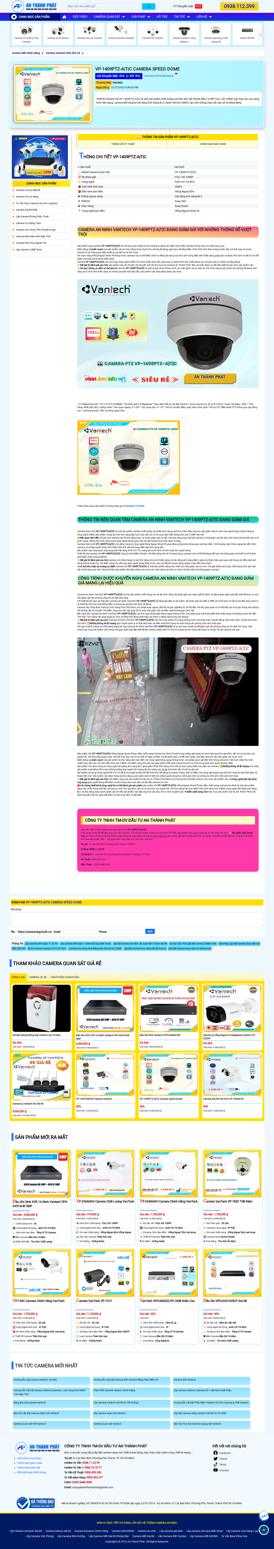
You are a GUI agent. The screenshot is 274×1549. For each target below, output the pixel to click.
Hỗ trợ (162, 16)
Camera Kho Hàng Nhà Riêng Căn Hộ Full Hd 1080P (95, 948)
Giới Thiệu (80, 16)
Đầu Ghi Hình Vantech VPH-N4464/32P (160, 1035)
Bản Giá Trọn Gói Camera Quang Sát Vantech (197, 1423)
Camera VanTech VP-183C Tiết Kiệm (227, 1201)
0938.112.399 (239, 6)
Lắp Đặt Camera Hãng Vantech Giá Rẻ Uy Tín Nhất (200, 1413)
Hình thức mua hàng (29, 1458)
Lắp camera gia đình (171, 1530)
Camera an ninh (147, 1530)
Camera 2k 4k (38, 977)
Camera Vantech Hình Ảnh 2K (63, 52)
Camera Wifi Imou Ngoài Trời (31, 242)
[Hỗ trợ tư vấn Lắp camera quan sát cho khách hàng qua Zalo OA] (263, 1516)
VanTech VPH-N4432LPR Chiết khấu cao (167, 1301)
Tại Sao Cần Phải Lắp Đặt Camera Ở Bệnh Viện (192, 943)
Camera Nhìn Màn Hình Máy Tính (33, 236)
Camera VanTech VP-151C (94, 1301)
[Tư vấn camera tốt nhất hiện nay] (260, 34)
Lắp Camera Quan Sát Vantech (110, 1413)
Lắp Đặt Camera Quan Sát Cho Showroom (190, 948)
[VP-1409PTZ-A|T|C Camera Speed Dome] (52, 94)
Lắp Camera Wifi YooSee (172, 1536)
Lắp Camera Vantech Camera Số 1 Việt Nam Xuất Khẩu (202, 1390)
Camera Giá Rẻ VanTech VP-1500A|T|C (223, 1098)
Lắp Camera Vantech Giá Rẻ (26, 1530)
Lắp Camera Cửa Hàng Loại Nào (245, 1530)
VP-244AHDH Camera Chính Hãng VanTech (169, 1201)
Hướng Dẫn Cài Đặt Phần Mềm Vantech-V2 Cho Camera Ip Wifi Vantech (211, 1402)
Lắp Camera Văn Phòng (39, 1536)
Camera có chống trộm (28, 223)
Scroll (264, 1530)
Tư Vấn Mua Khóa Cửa (234, 1536)
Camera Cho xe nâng (27, 196)
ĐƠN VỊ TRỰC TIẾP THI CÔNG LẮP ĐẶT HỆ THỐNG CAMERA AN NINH (137, 1522)
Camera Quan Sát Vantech (107, 1423)
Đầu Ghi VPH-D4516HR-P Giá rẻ (225, 1301)
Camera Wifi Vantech (185, 1379)
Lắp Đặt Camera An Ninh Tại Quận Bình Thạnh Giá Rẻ (140, 943)
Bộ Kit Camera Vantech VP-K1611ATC (47, 948)
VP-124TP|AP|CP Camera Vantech (94, 1098)
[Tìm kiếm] (148, 6)
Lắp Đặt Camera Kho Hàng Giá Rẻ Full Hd (145, 948)
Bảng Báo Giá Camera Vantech (30, 1402)
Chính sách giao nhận (29, 1462)
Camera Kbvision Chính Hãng (91, 1530)
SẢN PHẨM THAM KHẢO (65, 977)
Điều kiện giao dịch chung (31, 1472)
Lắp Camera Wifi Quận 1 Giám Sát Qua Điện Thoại (85, 943)
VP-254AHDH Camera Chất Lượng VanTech (105, 1201)
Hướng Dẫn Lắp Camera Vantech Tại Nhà (35, 1379)
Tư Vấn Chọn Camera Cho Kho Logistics (37, 203)
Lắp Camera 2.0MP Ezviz (29, 249)
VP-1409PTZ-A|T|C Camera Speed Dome (161, 1098)
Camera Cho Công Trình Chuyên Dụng (35, 229)
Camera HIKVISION (123, 1530)
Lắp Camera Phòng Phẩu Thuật (32, 216)
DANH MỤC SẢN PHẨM (34, 17)
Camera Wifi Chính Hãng (26, 52)
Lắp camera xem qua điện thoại (204, 1530)
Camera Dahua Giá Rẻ (58, 1530)
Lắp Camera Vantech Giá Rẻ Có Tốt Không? (116, 1402)
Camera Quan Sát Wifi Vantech (30, 1423)
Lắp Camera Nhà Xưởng (71, 1536)
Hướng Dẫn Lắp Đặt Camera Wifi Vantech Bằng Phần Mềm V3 (126, 1379)
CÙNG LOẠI (18, 977)
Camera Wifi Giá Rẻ (143, 1536)
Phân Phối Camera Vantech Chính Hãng (114, 1390)
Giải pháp (138, 16)
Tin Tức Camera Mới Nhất (46, 1365)
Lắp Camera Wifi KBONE (204, 1536)
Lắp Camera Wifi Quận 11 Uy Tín (41, 943)
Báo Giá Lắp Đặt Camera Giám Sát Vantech (36, 1413)
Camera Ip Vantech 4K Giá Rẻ (27, 1103)
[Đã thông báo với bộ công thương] (35, 1503)
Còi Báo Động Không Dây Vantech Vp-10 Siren (36, 1035)
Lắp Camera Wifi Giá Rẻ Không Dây (109, 1536)
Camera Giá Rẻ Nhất (26, 209)
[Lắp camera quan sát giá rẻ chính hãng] (64, 17)
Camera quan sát (107, 16)
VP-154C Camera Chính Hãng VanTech (38, 1301)
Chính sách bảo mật (28, 1467)
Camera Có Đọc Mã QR (28, 190)
